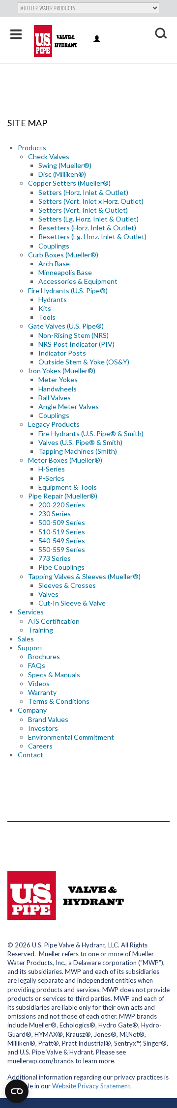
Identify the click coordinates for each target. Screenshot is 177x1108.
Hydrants (52, 299)
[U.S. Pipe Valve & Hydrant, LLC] (57, 41)
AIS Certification (54, 621)
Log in (97, 39)
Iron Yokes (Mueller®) (61, 370)
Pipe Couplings (61, 567)
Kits (44, 308)
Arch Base (54, 263)
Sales (26, 639)
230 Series (54, 513)
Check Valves (48, 156)
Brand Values (48, 719)
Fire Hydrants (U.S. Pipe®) (68, 290)
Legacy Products (54, 424)
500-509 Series (61, 522)
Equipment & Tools (67, 487)
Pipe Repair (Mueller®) (62, 496)
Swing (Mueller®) (64, 165)
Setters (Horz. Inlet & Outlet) (83, 192)
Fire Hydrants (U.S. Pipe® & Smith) (91, 433)
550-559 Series (61, 549)
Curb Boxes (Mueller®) (63, 254)
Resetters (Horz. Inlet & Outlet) (87, 227)
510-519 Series (61, 531)
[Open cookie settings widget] (17, 1091)
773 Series (54, 558)
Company (32, 710)
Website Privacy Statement (91, 1086)
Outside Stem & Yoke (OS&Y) (83, 362)
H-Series (51, 469)
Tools (47, 317)
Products (32, 147)
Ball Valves (54, 397)
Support (30, 647)
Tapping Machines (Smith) (77, 451)
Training (40, 630)
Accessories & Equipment (78, 281)
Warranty (42, 692)
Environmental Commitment (71, 737)
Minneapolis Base (65, 272)
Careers (40, 746)
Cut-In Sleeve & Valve (72, 603)
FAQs (36, 665)
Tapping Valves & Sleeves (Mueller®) (84, 576)
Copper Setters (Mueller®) (69, 183)
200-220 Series (61, 504)
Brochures (44, 656)
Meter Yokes (58, 379)
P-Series (51, 478)
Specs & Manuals (54, 674)
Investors (43, 728)
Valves (48, 594)
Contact (30, 754)
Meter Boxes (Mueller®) (65, 460)
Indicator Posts (62, 353)
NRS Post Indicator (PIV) (76, 344)
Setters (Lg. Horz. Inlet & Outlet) (88, 219)
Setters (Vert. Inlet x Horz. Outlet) (91, 201)
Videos (39, 683)
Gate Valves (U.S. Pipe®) (66, 326)
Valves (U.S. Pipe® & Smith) (80, 442)
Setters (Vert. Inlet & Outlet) (83, 210)
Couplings (53, 246)
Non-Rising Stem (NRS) (73, 335)
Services (31, 612)
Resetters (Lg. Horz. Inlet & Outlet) (92, 236)
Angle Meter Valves (68, 406)
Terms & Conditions (58, 701)
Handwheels (57, 389)
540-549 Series (61, 540)
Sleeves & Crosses (67, 585)
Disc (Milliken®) (62, 174)
